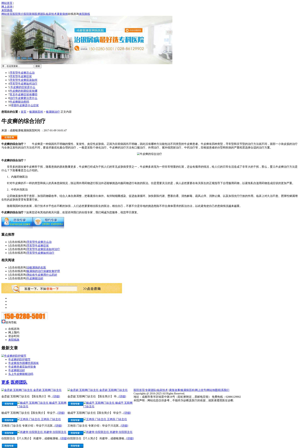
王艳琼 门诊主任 (51, 419)
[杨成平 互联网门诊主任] (33, 402)
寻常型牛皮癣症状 (21, 76)
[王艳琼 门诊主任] (29, 419)
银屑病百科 (36, 111)
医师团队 (40, 13)
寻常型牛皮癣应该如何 (23, 79)
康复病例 (62, 13)
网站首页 (6, 3)
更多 (5, 382)
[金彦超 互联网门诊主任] (17, 390)
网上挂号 (200, 390)
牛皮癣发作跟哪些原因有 (23, 363)
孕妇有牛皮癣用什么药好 (42, 274)
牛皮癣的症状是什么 (22, 87)
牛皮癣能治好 (35, 278)
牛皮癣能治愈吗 (19, 101)
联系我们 (223, 390)
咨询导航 (11, 322)
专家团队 (150, 390)
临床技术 (51, 13)
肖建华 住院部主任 (55, 432)
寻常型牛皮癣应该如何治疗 (43, 249)
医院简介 (18, 13)
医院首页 (139, 390)
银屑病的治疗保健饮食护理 (43, 271)
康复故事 (174, 390)
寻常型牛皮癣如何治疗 (23, 83)
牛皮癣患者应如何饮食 (22, 366)
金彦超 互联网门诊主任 (47, 390)
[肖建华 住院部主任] (30, 432)
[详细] (56, 396)
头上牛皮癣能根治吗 (20, 373)
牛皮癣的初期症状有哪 (23, 90)
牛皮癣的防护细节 (19, 359)
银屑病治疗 (53, 111)
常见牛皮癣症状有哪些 (23, 94)
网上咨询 (6, 6)
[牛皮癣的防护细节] (13, 355)
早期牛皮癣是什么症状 (25, 105)
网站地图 (212, 390)
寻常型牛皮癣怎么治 (22, 72)
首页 (23, 111)
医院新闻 (29, 13)
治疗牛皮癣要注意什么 (23, 98)
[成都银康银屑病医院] (9, 138)
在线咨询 (73, 13)
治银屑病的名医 (36, 267)
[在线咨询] (17, 228)
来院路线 (6, 10)
